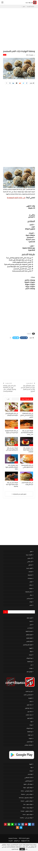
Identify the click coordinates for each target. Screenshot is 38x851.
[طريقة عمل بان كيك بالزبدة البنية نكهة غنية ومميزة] (11, 476)
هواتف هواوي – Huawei (26, 811)
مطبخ (5, 55)
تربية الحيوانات (29, 658)
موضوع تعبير (29, 672)
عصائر (31, 595)
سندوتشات (30, 578)
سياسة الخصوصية (12, 838)
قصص (31, 605)
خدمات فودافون (28, 708)
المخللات (30, 572)
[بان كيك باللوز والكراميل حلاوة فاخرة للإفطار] (11, 407)
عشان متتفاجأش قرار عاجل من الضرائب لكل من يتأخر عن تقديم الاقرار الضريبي (28, 388)
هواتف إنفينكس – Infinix (26, 791)
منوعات (30, 668)
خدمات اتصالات (29, 715)
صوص (31, 582)
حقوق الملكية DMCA (24, 838)
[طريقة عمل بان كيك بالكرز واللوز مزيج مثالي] (11, 441)
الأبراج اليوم (29, 718)
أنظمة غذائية (29, 618)
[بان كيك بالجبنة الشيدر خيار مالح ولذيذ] (26, 476)
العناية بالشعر (29, 641)
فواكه (31, 602)
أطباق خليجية (29, 568)
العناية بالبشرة (29, 638)
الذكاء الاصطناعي (28, 778)
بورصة (31, 725)
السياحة (30, 655)
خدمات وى (29, 711)
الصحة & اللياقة (29, 631)
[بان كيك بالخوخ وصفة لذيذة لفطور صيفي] (26, 458)
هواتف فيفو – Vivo (27, 804)
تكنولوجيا (30, 698)
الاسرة (31, 621)
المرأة (31, 651)
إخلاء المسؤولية (25, 841)
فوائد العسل (29, 742)
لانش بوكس (29, 598)
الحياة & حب (29, 628)
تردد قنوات (30, 735)
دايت (31, 665)
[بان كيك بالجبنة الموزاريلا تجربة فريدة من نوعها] (11, 424)
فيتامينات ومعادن (28, 745)
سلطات (30, 585)
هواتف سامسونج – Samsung (25, 798)
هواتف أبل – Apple (28, 784)
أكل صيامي (29, 562)
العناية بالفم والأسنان (27, 645)
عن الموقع (17, 841)
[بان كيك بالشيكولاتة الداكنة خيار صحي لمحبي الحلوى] (26, 407)
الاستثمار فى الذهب (28, 695)
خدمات (30, 701)
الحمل (31, 625)
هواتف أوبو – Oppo (27, 788)
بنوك (31, 722)
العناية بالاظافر (29, 635)
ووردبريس (30, 774)
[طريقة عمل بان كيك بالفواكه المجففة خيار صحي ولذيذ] (26, 424)
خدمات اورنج (29, 705)
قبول (22, 849)
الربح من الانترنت (28, 691)
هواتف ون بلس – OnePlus (26, 818)
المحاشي (30, 565)
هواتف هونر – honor (27, 814)
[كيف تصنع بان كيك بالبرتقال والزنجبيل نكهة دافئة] (11, 458)
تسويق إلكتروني (28, 781)
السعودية (29, 333)
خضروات (30, 738)
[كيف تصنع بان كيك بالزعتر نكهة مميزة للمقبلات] (26, 441)
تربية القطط (29, 662)
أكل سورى (29, 558)
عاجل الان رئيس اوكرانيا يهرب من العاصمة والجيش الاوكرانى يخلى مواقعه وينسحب (9, 388)
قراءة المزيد (15, 849)
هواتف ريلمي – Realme (26, 794)
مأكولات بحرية (29, 555)
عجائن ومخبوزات (28, 592)
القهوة (30, 648)
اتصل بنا (11, 841)
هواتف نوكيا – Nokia (27, 808)
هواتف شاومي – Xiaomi (26, 801)
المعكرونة (30, 575)
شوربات (30, 588)
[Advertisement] (19, 29)
